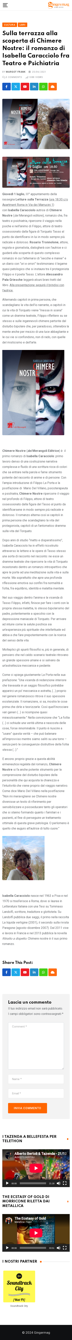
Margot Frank (16, 72)
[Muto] (58, 1183)
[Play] (7, 1183)
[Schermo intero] (65, 1183)
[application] (36, 1168)
